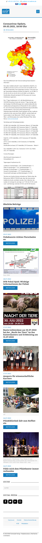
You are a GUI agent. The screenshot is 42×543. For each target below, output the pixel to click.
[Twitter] (19, 4)
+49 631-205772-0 (13, 1)
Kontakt (19, 520)
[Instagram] (25, 4)
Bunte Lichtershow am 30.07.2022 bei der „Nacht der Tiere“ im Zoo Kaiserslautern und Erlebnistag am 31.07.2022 (20, 333)
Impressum (11, 520)
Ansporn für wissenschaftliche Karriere (18, 377)
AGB (17, 523)
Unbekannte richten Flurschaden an (19, 238)
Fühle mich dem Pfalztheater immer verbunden (21, 469)
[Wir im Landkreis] (5, 11)
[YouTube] (22, 4)
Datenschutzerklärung (30, 520)
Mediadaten (24, 523)
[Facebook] (16, 4)
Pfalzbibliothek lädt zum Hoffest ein (19, 421)
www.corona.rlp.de (13, 119)
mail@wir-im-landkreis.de (29, 1)
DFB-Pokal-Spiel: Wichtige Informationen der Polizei (16, 282)
